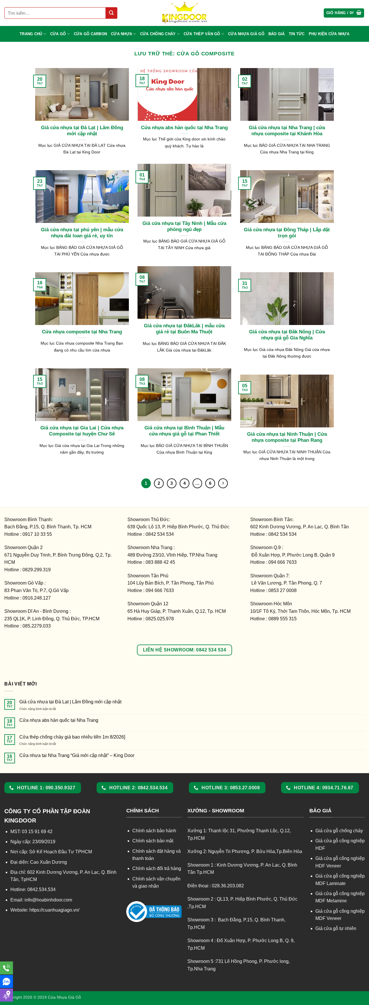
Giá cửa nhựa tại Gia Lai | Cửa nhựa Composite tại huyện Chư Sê (81, 431)
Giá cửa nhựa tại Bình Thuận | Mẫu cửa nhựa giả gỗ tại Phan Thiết (184, 431)
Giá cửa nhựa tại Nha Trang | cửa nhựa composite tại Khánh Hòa (287, 131)
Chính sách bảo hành (154, 830)
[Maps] (6, 995)
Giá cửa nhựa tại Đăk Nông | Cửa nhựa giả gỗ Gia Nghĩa (287, 335)
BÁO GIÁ (276, 34)
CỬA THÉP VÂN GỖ (202, 34)
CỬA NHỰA (121, 34)
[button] (344, 13)
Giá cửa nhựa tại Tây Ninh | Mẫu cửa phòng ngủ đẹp (184, 226)
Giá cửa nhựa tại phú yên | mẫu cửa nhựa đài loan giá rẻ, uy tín (82, 233)
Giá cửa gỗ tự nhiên (335, 928)
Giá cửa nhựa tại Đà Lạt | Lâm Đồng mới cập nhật (82, 131)
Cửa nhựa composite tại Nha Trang (82, 332)
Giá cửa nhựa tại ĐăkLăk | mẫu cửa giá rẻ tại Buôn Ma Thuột (184, 329)
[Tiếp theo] (223, 483)
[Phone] (6, 967)
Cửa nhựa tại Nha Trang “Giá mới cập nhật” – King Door (76, 755)
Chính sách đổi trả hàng (156, 868)
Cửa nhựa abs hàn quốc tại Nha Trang (184, 127)
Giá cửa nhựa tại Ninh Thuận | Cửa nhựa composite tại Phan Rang (287, 437)
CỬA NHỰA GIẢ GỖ (246, 34)
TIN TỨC (297, 34)
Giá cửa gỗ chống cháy (339, 830)
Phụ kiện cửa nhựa (329, 34)
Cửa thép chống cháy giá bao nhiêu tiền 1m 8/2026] (72, 737)
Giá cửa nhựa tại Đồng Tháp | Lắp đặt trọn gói (287, 233)
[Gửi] (111, 13)
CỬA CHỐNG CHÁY (158, 34)
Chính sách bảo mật (152, 840)
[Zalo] (6, 981)
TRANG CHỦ (31, 34)
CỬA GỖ (58, 34)
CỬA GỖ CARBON (90, 34)
